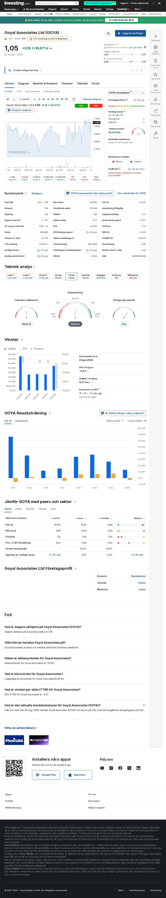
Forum (96, 83)
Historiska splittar (52, 91)
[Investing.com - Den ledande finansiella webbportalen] (17, 3)
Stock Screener (24, 14)
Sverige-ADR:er (80, 14)
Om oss (92, 794)
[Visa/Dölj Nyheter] (74, 99)
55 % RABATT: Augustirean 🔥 (100, 3)
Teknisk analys (18, 266)
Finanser (67, 83)
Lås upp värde (135, 47)
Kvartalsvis (21, 420)
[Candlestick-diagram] (8, 99)
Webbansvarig (13, 807)
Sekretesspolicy (137, 890)
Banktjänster (138, 576)
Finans (142, 582)
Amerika (93, 14)
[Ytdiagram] (14, 99)
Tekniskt (82, 83)
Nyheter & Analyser (45, 83)
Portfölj (9, 801)
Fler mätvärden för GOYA (132, 193)
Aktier (9, 14)
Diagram (23, 83)
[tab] (12, 276)
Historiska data (32, 91)
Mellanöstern (114, 14)
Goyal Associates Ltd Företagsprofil (38, 568)
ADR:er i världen (62, 14)
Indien (142, 589)
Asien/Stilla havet (130, 14)
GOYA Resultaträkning (26, 413)
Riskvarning (155, 890)
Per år (8, 420)
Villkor (121, 890)
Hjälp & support (96, 807)
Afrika (143, 14)
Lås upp (56, 554)
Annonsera (94, 801)
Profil (19, 91)
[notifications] (153, 3)
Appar (8, 794)
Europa (102, 14)
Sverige (37, 14)
